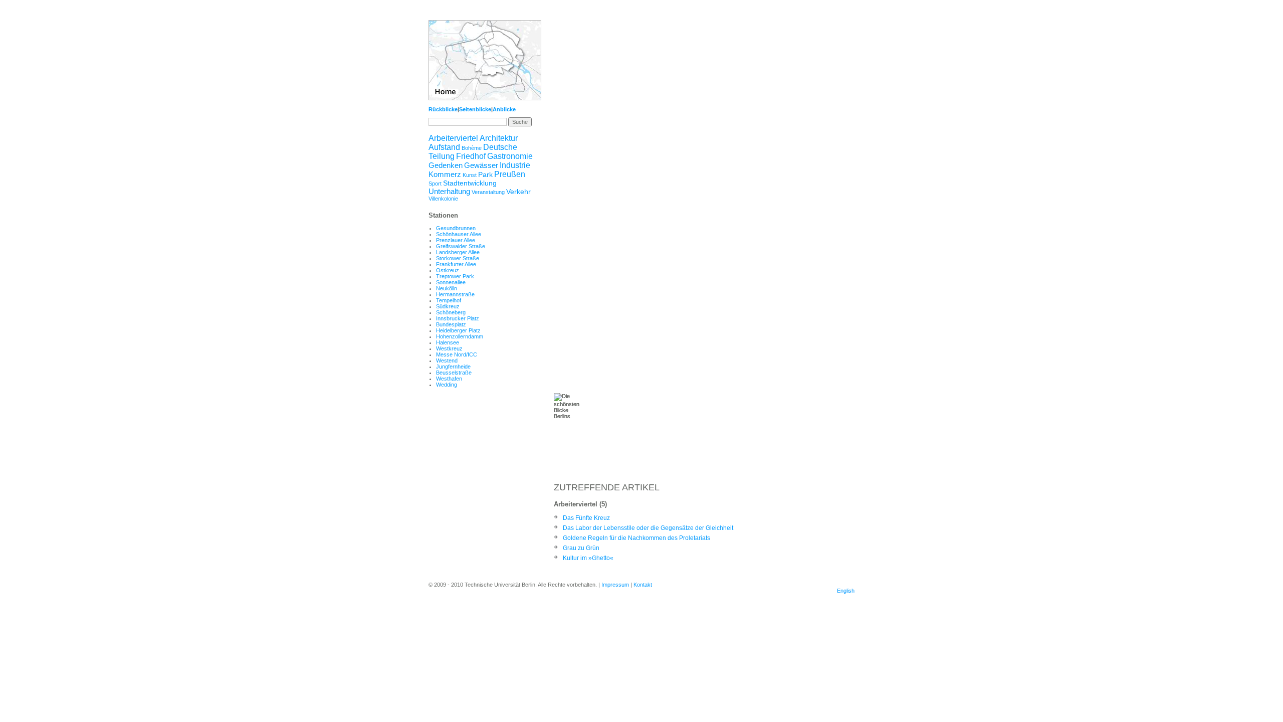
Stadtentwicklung (470, 183)
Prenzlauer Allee (455, 240)
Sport (435, 183)
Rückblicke (443, 109)
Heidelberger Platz (458, 330)
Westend (447, 360)
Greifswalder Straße (460, 246)
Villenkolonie (443, 199)
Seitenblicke (475, 109)
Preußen (509, 174)
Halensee (447, 342)
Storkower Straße (457, 258)
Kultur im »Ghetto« (588, 558)
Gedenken (446, 165)
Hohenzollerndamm (459, 336)
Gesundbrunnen (456, 228)
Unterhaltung (449, 191)
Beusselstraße (454, 373)
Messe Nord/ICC (456, 354)
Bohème (472, 148)
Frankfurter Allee (456, 264)
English (845, 591)
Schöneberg (451, 312)
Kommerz (445, 174)
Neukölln (446, 288)
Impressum (615, 585)
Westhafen (449, 379)
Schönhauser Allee (458, 234)
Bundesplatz (451, 324)
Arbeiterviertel (453, 138)
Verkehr (518, 192)
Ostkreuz (447, 270)
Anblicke (504, 109)
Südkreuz (448, 306)
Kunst (470, 175)
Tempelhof (448, 300)
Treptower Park (455, 276)
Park (485, 174)
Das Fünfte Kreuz (586, 517)
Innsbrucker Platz (457, 318)
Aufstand (444, 147)
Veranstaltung (488, 192)
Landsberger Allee (458, 252)
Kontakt (642, 585)
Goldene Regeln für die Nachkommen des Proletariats (636, 538)
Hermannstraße (455, 294)
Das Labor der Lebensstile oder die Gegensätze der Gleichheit (648, 527)
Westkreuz (449, 348)
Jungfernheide (453, 367)
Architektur (499, 138)
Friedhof (471, 156)
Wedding (446, 385)
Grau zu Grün (581, 548)
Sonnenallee (451, 282)
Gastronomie (510, 156)
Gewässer (481, 165)
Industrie (515, 165)
